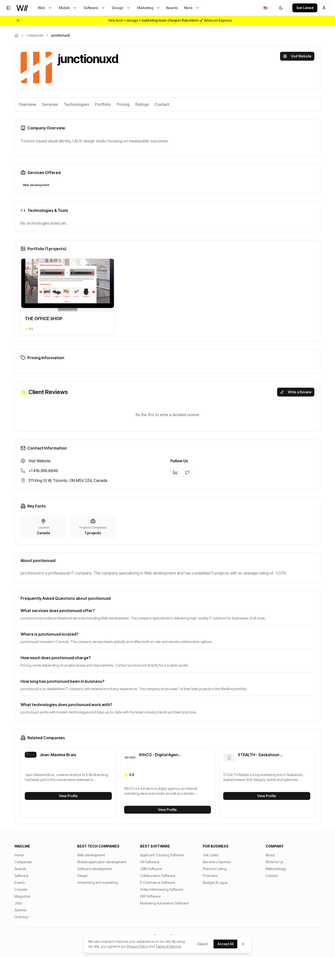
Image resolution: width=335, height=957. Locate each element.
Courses (20, 889)
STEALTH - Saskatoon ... (260, 754)
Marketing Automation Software (164, 903)
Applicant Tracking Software (162, 855)
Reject (202, 944)
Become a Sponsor (217, 862)
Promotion (210, 876)
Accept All (225, 944)
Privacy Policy (137, 946)
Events (19, 882)
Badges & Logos (215, 882)
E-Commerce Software (157, 882)
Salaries (20, 910)
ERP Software (150, 896)
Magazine (22, 896)
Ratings (142, 104)
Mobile (64, 8)
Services (50, 104)
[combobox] (267, 7)
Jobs (18, 903)
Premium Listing (215, 869)
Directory (21, 917)
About (270, 855)
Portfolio (103, 104)
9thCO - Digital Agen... (160, 754)
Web (41, 8)
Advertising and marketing (97, 882)
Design (117, 8)
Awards (172, 8)
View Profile (68, 796)
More (188, 8)
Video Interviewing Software (161, 889)
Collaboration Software (157, 876)
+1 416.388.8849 (43, 470)
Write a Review (299, 392)
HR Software (149, 862)
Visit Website (301, 56)
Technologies (76, 104)
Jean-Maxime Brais (57, 754)
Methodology (276, 869)
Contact (162, 104)
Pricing (123, 104)
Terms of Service (168, 946)
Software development (94, 869)
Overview (27, 104)
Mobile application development (101, 862)
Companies (34, 35)
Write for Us (274, 862)
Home (19, 855)
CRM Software (151, 869)
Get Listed (304, 8)
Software (91, 8)
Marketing (145, 8)
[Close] (243, 944)
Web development (91, 855)
